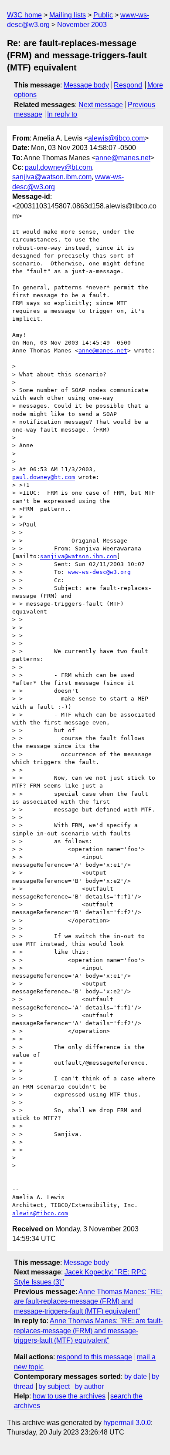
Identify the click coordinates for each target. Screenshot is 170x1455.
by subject (54, 1386)
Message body (86, 85)
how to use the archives (69, 1396)
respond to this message (94, 1357)
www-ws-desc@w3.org (99, 572)
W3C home (24, 15)
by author (89, 1386)
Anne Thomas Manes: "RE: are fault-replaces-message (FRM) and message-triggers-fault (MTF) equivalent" (88, 1301)
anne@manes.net (122, 157)
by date (135, 1376)
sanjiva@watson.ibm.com (52, 177)
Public (103, 15)
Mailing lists (67, 15)
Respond (128, 85)
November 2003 (82, 24)
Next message (100, 104)
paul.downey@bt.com (58, 167)
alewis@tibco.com (116, 138)
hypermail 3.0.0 (127, 1422)
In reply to (62, 114)
